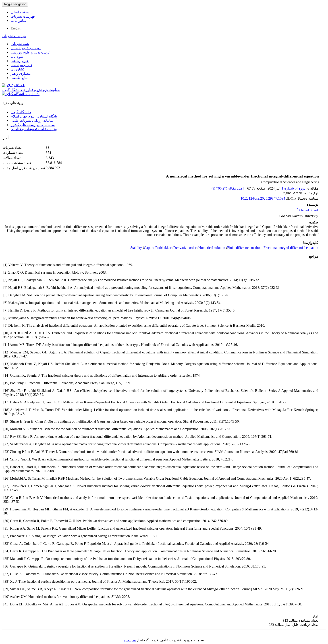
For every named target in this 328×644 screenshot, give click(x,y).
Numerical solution (211, 248)
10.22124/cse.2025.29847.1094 (263, 198)
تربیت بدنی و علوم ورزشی (30, 52)
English (16, 28)
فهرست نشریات (23, 16)
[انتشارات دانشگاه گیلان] (20, 94)
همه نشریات (20, 44)
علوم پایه (17, 56)
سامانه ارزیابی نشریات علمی (32, 120)
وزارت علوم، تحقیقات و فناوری (34, 129)
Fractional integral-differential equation (291, 248)
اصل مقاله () (228, 188)
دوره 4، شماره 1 (293, 188)
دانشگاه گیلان (21, 112)
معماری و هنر (21, 73)
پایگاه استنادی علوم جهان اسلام (34, 116)
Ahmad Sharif (307, 210)
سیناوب (130, 640)
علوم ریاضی (20, 61)
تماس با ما (18, 21)
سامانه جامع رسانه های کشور (33, 125)
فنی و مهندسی (21, 65)
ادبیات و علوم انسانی (26, 48)
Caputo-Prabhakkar (157, 248)
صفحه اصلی (20, 12)
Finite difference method (244, 248)
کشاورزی (18, 69)
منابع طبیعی (20, 78)
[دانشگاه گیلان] (13, 85)
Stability (136, 248)
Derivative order (184, 248)
